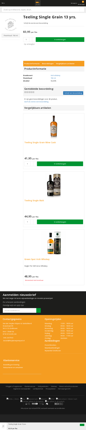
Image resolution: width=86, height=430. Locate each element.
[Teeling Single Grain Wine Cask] (53, 127)
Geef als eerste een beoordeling (36, 102)
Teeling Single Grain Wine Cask (40, 142)
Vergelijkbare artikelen (65, 64)
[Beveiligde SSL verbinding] (35, 404)
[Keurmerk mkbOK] (41, 404)
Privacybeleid (50, 389)
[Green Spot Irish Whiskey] (53, 243)
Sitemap (54, 386)
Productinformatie (32, 64)
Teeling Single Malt (34, 200)
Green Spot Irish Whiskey (37, 259)
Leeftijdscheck (38, 389)
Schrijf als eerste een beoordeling (36, 23)
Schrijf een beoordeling (73, 93)
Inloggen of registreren (14, 386)
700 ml (53, 78)
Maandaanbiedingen (52, 348)
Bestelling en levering (11, 365)
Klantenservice (30, 386)
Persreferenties (50, 345)
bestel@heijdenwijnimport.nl (14, 341)
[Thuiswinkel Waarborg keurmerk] (49, 404)
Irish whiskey (55, 75)
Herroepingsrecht (64, 389)
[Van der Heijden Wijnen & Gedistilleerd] (37, 3)
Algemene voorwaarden (21, 389)
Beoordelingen (48, 64)
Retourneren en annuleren (13, 367)
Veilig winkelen (43, 386)
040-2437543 (8, 338)
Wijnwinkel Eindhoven (53, 351)
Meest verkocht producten (68, 386)
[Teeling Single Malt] (53, 185)
